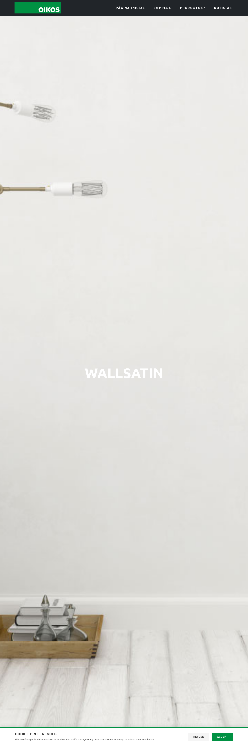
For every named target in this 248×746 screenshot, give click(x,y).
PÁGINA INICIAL (130, 8)
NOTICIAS (223, 8)
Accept (222, 736)
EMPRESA (162, 8)
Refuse (198, 736)
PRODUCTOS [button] (191, 8)
